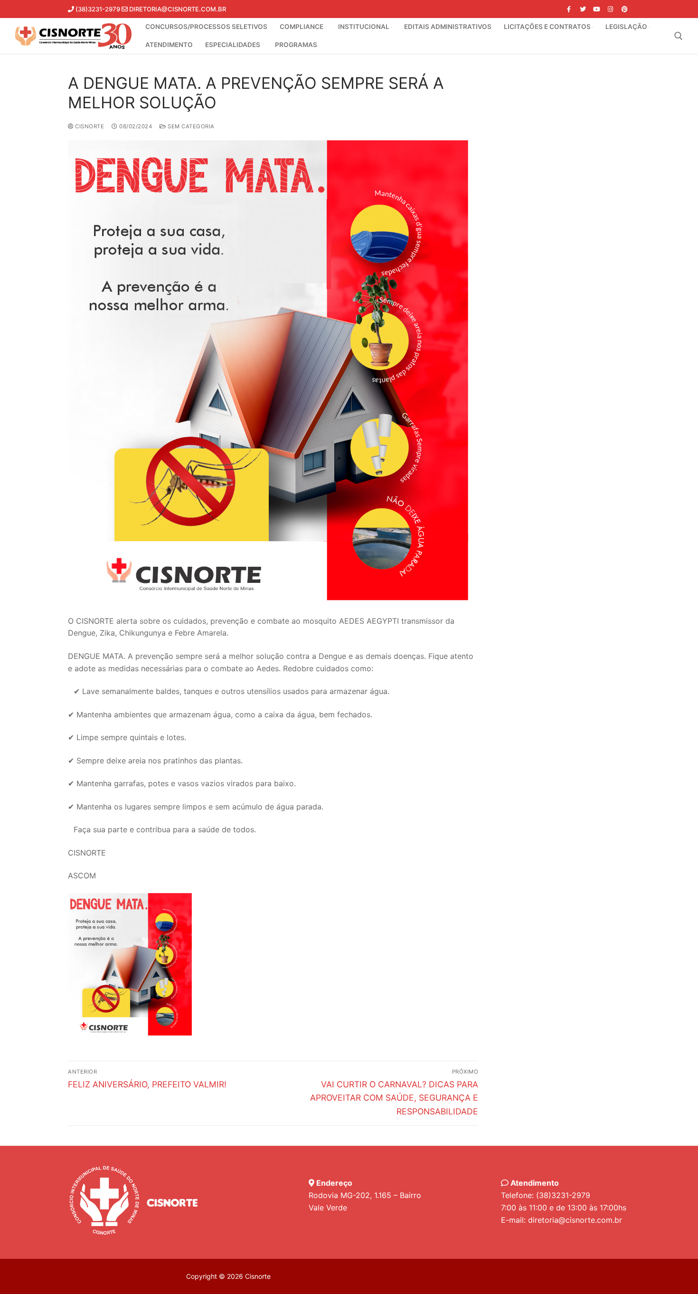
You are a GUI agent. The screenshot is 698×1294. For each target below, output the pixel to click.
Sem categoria (190, 126)
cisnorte (89, 126)
